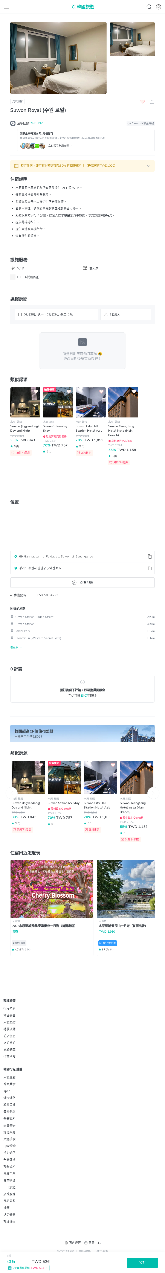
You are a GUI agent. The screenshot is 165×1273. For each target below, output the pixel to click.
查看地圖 (86, 582)
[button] (82, 166)
